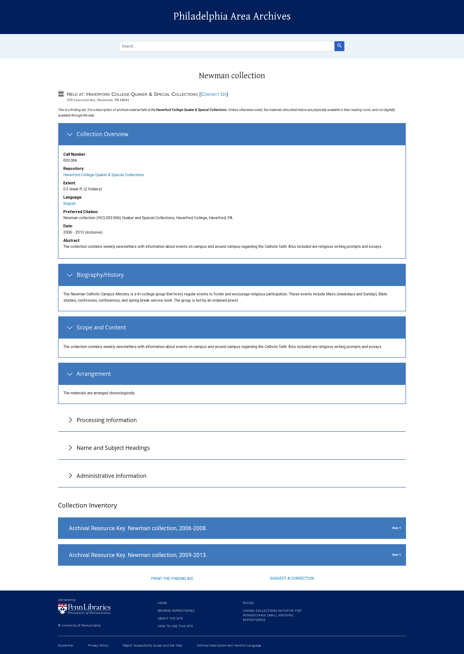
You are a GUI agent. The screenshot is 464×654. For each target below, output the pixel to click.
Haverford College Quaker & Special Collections (103, 175)
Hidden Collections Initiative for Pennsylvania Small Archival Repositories (272, 615)
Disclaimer (65, 645)
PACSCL (248, 603)
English (69, 203)
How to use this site (175, 626)
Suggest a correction (292, 578)
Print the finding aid (172, 578)
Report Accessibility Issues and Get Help (152, 645)
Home (162, 603)
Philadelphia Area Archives (232, 16)
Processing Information (107, 420)
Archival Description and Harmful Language (229, 645)
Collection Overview (102, 134)
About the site (170, 618)
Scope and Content (101, 327)
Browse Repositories (176, 610)
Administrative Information (111, 476)
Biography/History (100, 274)
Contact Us (214, 94)
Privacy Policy (98, 645)
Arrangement (94, 373)
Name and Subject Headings (113, 448)
